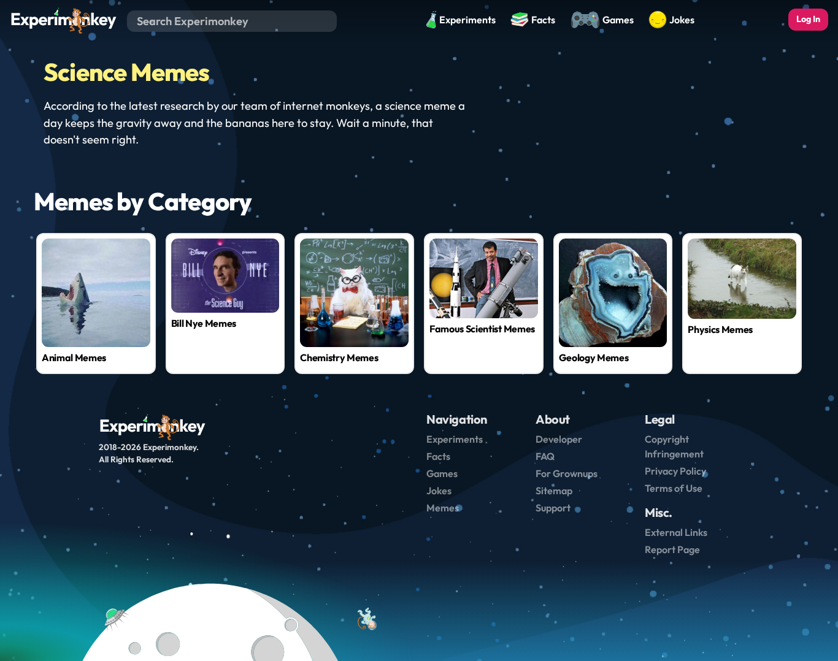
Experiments (454, 439)
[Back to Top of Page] (366, 620)
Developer (559, 439)
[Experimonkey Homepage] (63, 19)
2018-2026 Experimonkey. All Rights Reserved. (149, 453)
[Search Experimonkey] (327, 20)
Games (442, 473)
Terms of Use (673, 488)
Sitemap (554, 490)
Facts (438, 456)
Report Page (672, 549)
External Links (676, 532)
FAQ (545, 456)
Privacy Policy (675, 471)
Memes (442, 508)
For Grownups (567, 473)
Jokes (439, 490)
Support (553, 508)
